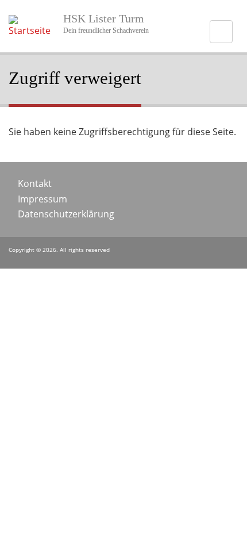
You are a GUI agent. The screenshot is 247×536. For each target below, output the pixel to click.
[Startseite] (33, 30)
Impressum (42, 199)
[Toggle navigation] (221, 31)
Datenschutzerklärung (66, 214)
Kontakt (35, 183)
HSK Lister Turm (103, 18)
